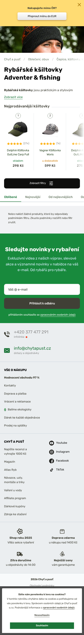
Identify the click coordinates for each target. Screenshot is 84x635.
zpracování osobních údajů (59, 607)
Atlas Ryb (10, 470)
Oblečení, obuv (38, 59)
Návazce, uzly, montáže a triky (14, 480)
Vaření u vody (13, 490)
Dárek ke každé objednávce (22, 417)
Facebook (60, 460)
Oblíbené (10, 197)
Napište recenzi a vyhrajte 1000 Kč (15, 451)
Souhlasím (42, 625)
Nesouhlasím (42, 615)
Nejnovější (33, 197)
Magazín (9, 461)
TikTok (60, 469)
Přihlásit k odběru (42, 303)
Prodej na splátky (15, 425)
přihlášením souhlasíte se (41, 314)
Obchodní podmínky (42, 585)
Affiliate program (15, 498)
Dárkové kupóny (14, 506)
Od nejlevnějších (61, 197)
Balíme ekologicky (19, 409)
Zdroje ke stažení (15, 514)
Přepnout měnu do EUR (42, 16)
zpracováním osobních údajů (58, 314)
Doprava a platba (15, 393)
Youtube (60, 443)
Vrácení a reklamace (17, 401)
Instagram (60, 451)
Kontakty (10, 385)
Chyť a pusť (12, 59)
